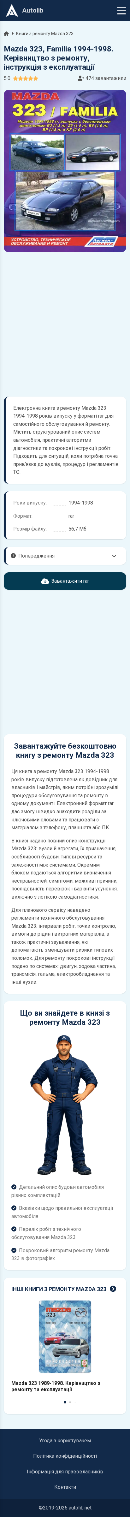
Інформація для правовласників (65, 1472)
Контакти (65, 1487)
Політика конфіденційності (65, 1456)
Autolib (33, 10)
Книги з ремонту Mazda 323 (45, 33)
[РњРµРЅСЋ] (121, 10)
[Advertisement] (65, 324)
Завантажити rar (70, 581)
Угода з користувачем (65, 1441)
